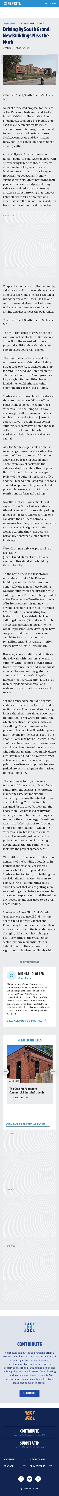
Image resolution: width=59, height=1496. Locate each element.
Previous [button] (5, 1071)
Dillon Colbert (18, 1097)
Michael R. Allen (13, 47)
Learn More (29, 1393)
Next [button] (54, 1071)
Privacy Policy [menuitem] (37, 1466)
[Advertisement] (29, 246)
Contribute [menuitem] (29, 1432)
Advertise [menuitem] (9, 1459)
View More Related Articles (26, 1124)
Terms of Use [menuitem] (37, 1459)
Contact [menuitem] (8, 1466)
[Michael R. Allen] (11, 975)
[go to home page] (12, 4)
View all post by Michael (25, 1021)
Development (10, 23)
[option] (29, 1075)
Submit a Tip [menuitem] (29, 1444)
